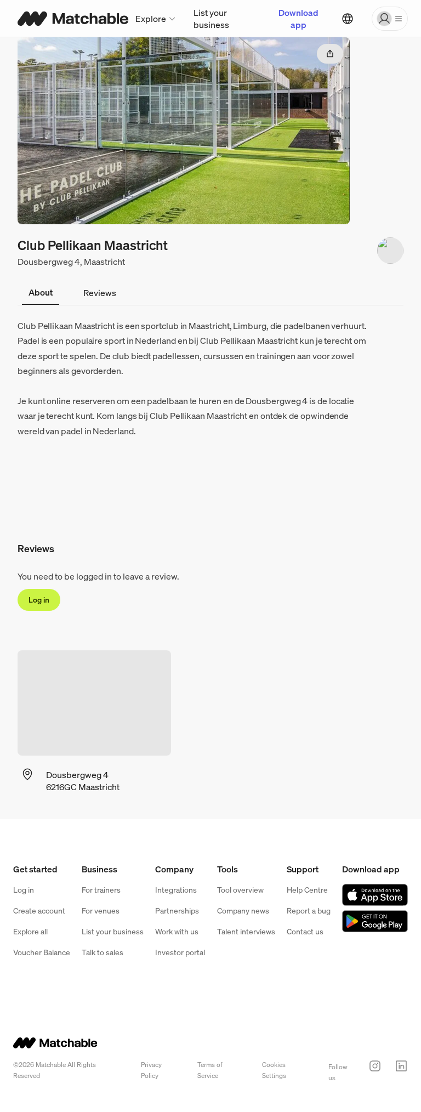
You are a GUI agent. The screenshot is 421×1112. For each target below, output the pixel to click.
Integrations (176, 889)
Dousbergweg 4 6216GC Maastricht (83, 781)
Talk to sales (102, 952)
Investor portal (180, 952)
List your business (211, 19)
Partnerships (177, 910)
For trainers (101, 889)
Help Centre (307, 889)
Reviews (99, 293)
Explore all (30, 931)
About (41, 292)
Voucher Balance (41, 952)
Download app (298, 19)
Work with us (176, 931)
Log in (39, 599)
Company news (243, 910)
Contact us (305, 931)
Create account (39, 910)
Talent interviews (246, 931)
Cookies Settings (274, 1070)
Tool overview (240, 889)
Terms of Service (210, 1070)
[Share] (330, 54)
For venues (101, 910)
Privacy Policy (151, 1070)
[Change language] (347, 18)
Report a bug (309, 910)
